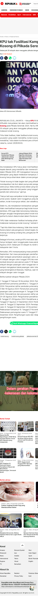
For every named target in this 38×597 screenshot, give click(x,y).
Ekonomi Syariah (16, 10)
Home (2, 36)
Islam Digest (32, 553)
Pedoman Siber (33, 573)
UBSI (34, 15)
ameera (4, 10)
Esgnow (2, 561)
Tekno (16, 558)
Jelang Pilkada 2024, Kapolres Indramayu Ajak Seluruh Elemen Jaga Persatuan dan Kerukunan (25, 156)
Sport (19, 15)
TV (1, 564)
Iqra (15, 553)
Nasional (4, 15)
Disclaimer (3, 576)
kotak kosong (4, 336)
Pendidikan (12, 15)
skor (27, 10)
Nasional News (14, 36)
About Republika (5, 573)
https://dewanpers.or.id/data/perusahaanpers (15, 586)
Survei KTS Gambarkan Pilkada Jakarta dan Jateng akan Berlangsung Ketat (7, 156)
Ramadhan (17, 564)
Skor (30, 550)
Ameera (2, 550)
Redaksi (16, 573)
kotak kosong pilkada (18, 336)
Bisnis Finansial (33, 558)
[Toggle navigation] (2, 3)
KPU (32, 121)
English (31, 561)
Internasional (27, 15)
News (7, 36)
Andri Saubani (7, 54)
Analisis (16, 556)
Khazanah (3, 553)
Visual (16, 561)
